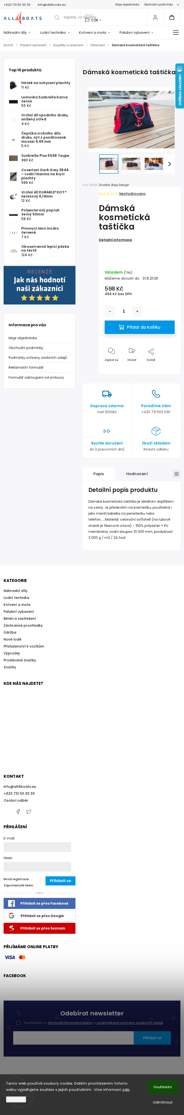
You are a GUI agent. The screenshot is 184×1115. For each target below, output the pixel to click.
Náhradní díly (16, 590)
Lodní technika (16, 597)
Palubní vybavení (19, 611)
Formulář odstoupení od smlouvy (36, 377)
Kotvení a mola (17, 604)
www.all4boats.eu (28, 811)
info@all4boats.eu (20, 786)
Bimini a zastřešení (20, 618)
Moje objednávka (127, 4)
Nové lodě (12, 639)
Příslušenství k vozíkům (24, 646)
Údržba (10, 632)
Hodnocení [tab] (137, 473)
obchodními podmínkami (69, 1022)
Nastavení (16, 1099)
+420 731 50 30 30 (19, 793)
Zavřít (166, 368)
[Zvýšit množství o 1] (137, 311)
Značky (10, 667)
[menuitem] (19, 32)
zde (126, 1089)
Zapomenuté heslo (18, 885)
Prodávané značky (20, 660)
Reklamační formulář (26, 367)
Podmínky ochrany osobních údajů (38, 357)
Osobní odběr (16, 800)
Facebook (18, 811)
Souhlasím (163, 1086)
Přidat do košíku (143, 327)
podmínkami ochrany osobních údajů (130, 1022)
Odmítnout (163, 1102)
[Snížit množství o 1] (110, 311)
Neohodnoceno (132, 193)
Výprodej (11, 653)
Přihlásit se (152, 1038)
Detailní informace (115, 239)
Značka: (114, 185)
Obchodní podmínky (158, 4)
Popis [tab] (98, 473)
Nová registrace (16, 879)
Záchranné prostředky (23, 625)
